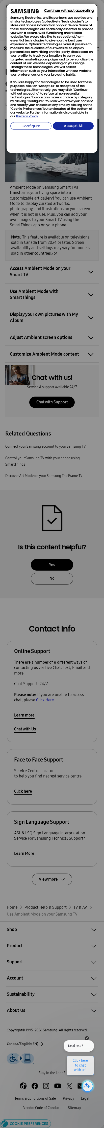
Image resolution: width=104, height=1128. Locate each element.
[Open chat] (87, 1086)
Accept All (73, 126)
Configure (30, 126)
